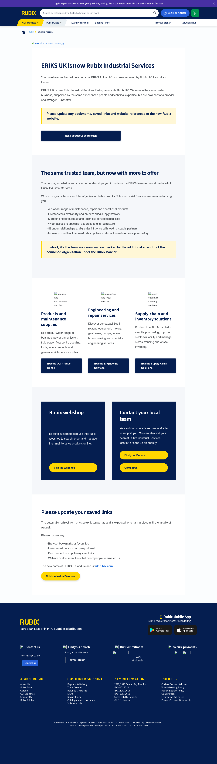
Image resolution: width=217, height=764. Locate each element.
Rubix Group (26, 687)
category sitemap (92, 726)
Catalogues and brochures (81, 700)
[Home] (23, 32)
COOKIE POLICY (137, 722)
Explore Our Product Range (59, 366)
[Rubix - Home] (29, 13)
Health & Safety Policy (172, 690)
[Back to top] (193, 754)
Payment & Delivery (77, 684)
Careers (24, 690)
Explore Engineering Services (106, 366)
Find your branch (76, 659)
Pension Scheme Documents (176, 700)
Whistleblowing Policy (172, 687)
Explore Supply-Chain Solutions (154, 366)
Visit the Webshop (64, 467)
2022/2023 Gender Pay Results (130, 684)
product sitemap (76, 726)
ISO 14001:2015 (122, 690)
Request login (74, 697)
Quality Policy (168, 693)
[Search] (155, 13)
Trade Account (74, 687)
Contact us (30, 663)
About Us (25, 684)
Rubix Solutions (28, 700)
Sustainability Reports (125, 697)
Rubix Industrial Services (60, 576)
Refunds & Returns (77, 690)
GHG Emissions (122, 700)
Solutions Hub (74, 703)
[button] (213, 3)
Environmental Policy (172, 697)
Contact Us (131, 467)
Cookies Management (153, 722)
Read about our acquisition (81, 135)
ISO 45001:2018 (122, 693)
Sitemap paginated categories (114, 726)
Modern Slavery (122, 722)
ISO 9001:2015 (121, 687)
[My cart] (195, 13)
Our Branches (27, 693)
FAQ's (70, 693)
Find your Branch (134, 455)
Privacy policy (108, 722)
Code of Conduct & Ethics (174, 684)
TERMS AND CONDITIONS (92, 722)
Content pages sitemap (138, 726)
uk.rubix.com (104, 566)
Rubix (31, 32)
